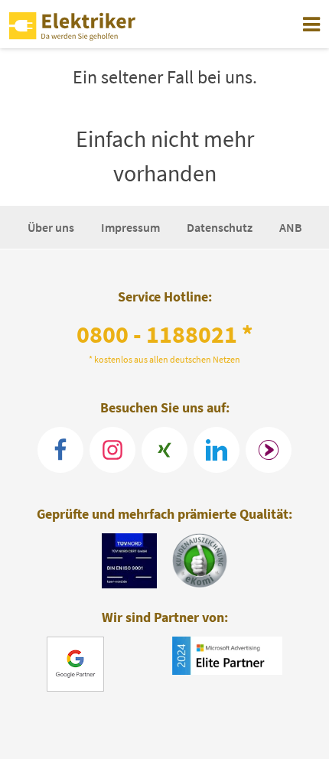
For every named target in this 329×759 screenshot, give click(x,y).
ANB (290, 227)
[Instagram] (112, 450)
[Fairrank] (269, 450)
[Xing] (164, 450)
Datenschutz (221, 227)
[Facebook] (60, 450)
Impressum (131, 227)
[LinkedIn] (216, 450)
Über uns (52, 227)
